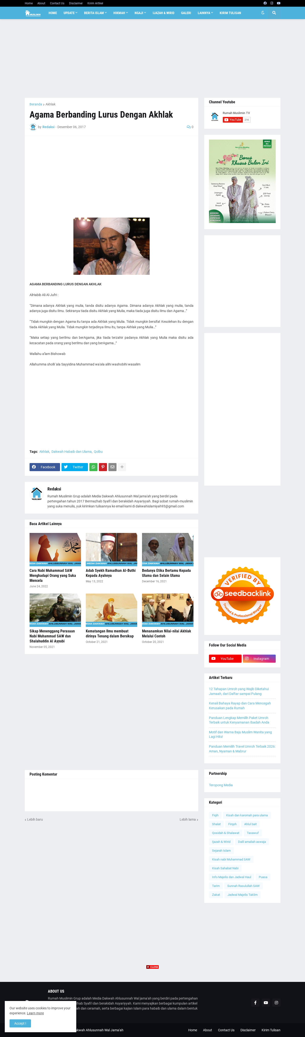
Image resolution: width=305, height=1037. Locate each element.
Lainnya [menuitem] (204, 13)
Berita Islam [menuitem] (94, 13)
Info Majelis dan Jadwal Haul (231, 877)
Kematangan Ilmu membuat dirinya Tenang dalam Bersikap (110, 633)
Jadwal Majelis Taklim (243, 894)
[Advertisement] (152, 58)
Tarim (216, 886)
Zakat (216, 894)
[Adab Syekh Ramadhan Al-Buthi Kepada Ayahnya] (111, 549)
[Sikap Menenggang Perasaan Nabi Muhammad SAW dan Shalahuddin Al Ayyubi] (55, 610)
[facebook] (265, 3)
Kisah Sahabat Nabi (225, 868)
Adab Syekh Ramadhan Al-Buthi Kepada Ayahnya (111, 573)
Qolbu (98, 451)
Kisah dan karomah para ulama (247, 815)
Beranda (36, 104)
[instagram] (271, 3)
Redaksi (54, 488)
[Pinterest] (103, 467)
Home (29, 3)
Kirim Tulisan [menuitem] (230, 13)
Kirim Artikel (95, 3)
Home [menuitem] (53, 13)
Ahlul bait (250, 824)
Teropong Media (221, 785)
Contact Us (57, 3)
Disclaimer (76, 3)
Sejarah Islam (221, 850)
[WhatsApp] (93, 467)
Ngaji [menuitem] (139, 13)
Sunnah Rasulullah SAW (243, 886)
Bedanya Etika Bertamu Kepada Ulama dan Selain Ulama (166, 573)
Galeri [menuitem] (186, 13)
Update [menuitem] (69, 13)
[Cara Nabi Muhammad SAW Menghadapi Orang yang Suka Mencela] (55, 549)
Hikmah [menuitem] (119, 13)
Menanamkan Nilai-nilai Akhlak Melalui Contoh (166, 633)
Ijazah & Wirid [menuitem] (163, 13)
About (41, 3)
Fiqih (215, 815)
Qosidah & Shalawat (225, 833)
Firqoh (232, 824)
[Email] (112, 467)
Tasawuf (253, 833)
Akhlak (51, 104)
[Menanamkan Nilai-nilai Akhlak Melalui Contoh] (167, 610)
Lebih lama (188, 819)
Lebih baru (35, 819)
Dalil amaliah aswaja (252, 842)
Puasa (263, 877)
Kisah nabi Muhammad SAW (231, 859)
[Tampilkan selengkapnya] (122, 467)
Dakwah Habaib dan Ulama (71, 451)
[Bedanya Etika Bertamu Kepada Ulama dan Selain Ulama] (167, 549)
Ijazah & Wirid (221, 842)
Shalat (216, 824)
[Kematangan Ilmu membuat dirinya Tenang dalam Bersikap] (111, 610)
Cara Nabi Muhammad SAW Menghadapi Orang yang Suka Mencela (53, 575)
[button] (263, 13)
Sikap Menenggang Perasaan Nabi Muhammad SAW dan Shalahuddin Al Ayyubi (52, 636)
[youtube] (278, 3)
